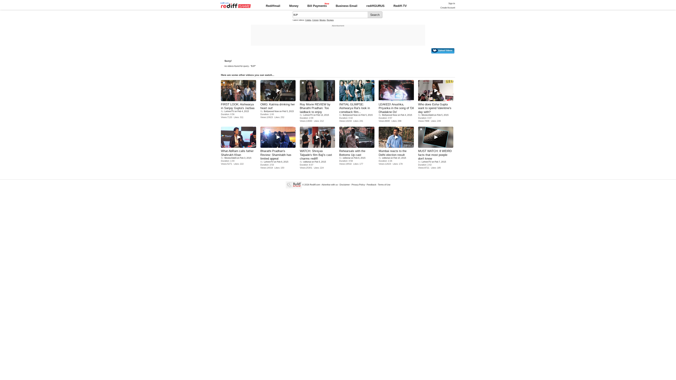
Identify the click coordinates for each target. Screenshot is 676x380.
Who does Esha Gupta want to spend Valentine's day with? (434, 108)
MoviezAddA (428, 115)
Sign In (451, 3)
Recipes (330, 20)
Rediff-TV (400, 5)
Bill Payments (317, 5)
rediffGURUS (375, 5)
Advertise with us (330, 184)
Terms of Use (384, 184)
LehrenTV (229, 111)
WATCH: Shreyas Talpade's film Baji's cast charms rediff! (316, 154)
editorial (307, 162)
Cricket (315, 20)
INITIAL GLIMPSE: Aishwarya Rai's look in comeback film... (354, 108)
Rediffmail (273, 5)
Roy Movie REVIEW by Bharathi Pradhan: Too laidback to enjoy (315, 108)
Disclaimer (345, 184)
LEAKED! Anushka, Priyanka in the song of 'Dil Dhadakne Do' (396, 108)
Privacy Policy (358, 184)
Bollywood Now (271, 111)
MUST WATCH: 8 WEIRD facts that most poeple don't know (435, 154)
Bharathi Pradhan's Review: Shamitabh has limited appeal (275, 154)
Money (293, 5)
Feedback (371, 184)
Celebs (308, 20)
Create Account (447, 8)
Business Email (346, 5)
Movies (323, 20)
